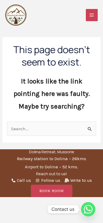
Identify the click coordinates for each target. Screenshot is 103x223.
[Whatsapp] (88, 209)
